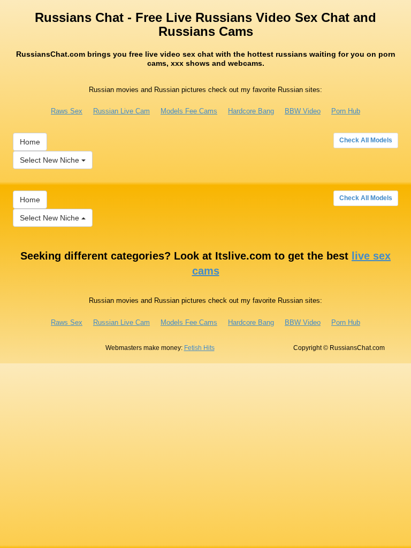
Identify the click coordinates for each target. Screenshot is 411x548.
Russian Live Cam (121, 111)
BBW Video (303, 111)
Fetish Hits (199, 348)
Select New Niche (50, 160)
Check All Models (365, 140)
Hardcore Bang (251, 111)
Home (30, 142)
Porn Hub (345, 111)
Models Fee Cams (189, 111)
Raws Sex (66, 111)
